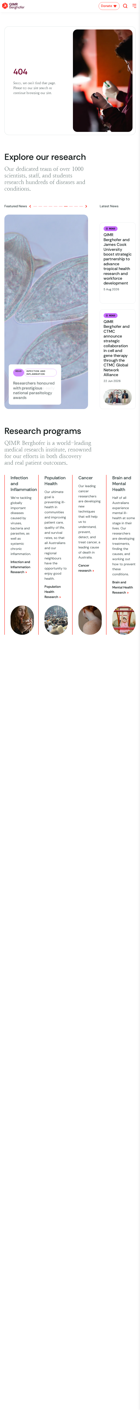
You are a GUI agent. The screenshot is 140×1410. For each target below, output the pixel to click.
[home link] (13, 6)
